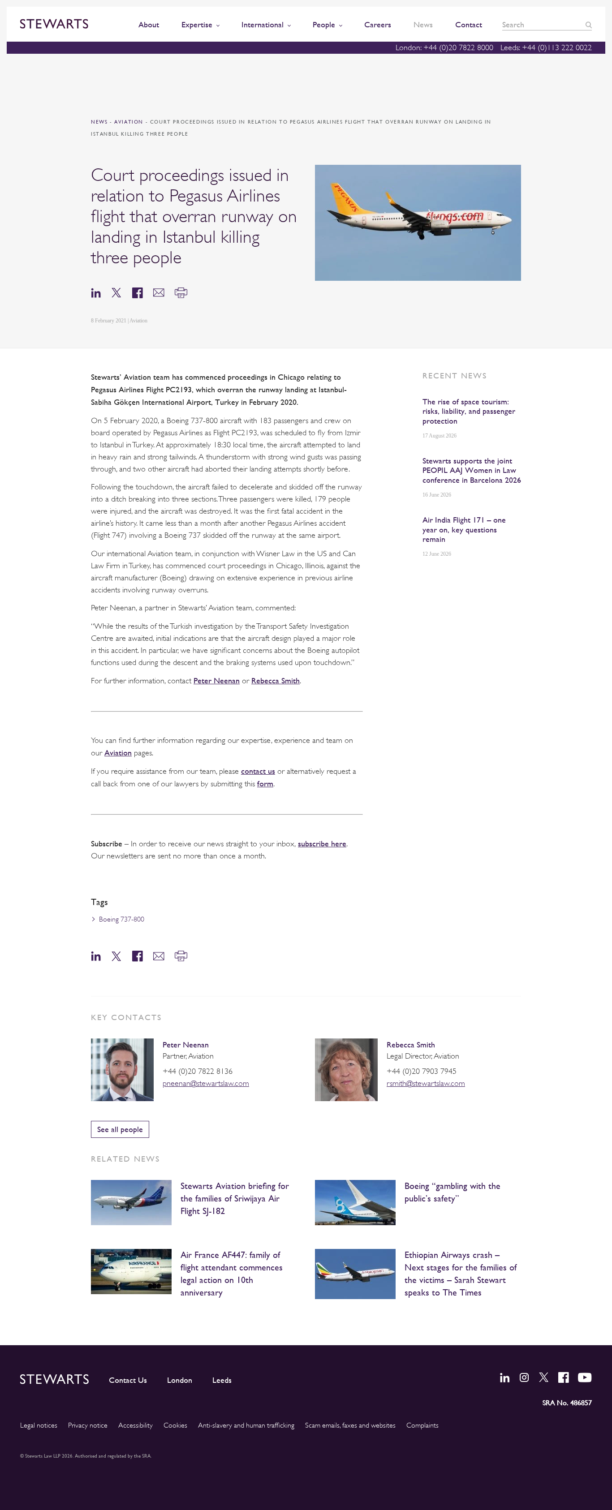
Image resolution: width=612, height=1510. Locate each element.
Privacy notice (88, 1425)
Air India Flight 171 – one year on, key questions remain (464, 529)
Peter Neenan (217, 680)
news (99, 122)
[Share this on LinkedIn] (96, 292)
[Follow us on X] (544, 1377)
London (179, 1380)
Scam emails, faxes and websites (350, 1425)
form (265, 783)
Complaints (422, 1425)
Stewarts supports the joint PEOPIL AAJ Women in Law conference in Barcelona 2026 (471, 470)
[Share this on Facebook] (137, 292)
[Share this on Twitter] (116, 292)
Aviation (129, 122)
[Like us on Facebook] (563, 1377)
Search (589, 24)
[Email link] (158, 292)
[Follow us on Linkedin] (505, 1377)
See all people (120, 1129)
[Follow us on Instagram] (524, 1377)
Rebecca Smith (275, 680)
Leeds (222, 1380)
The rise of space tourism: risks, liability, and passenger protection (468, 411)
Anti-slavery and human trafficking (246, 1425)
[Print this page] (181, 292)
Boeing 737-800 (121, 919)
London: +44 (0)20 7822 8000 (444, 47)
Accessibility (135, 1425)
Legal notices (38, 1425)
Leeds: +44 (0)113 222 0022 (546, 47)
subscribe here (322, 843)
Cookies (175, 1425)
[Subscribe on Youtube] (585, 1377)
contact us (258, 771)
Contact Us (128, 1380)
